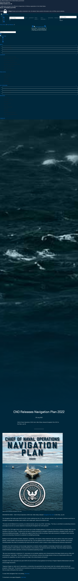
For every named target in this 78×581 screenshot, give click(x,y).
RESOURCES (2, 95)
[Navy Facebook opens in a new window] (3, 17)
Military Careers (7, 91)
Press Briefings (7, 74)
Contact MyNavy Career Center (10, 89)
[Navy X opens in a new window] (3, 18)
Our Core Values (7, 46)
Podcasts (6, 105)
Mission (5, 50)
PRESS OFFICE (3, 72)
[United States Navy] (5, 15)
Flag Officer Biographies (9, 69)
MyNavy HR (6, 87)
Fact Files (6, 108)
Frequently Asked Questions (10, 112)
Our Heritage (7, 52)
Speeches (6, 79)
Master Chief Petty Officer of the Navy (12, 64)
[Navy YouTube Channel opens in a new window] (4, 21)
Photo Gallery (7, 97)
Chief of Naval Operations (9, 60)
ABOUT (1, 44)
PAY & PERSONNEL (3, 85)
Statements (6, 81)
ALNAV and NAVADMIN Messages (10, 114)
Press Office (3, 24)
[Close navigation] (0, 34)
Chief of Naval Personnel (9, 66)
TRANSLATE (2, 118)
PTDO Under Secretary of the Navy (11, 58)
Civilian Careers (7, 93)
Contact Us (6, 116)
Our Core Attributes (8, 48)
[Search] (45, 26)
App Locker (6, 101)
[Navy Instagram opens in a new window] (3, 20)
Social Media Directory (8, 99)
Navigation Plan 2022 (49, 514)
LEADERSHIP (2, 54)
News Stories (6, 83)
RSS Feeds (6, 110)
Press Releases (10, 24)
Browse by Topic (7, 103)
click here (27, 573)
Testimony (6, 77)
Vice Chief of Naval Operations (10, 62)
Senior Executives (7, 68)
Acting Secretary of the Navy (10, 57)
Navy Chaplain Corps (8, 107)
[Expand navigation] (33, 26)
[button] (39, 2)
